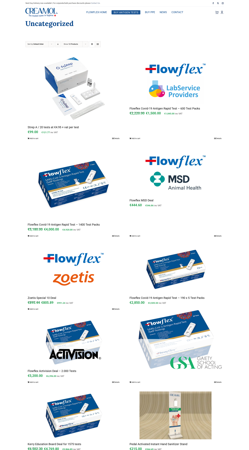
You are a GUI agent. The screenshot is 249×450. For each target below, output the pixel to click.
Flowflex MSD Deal (141, 200)
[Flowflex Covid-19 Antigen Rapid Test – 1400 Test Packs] (74, 184)
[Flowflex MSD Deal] (175, 172)
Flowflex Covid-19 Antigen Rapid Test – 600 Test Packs (165, 108)
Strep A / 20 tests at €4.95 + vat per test (53, 127)
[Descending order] (58, 44)
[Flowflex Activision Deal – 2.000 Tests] (74, 342)
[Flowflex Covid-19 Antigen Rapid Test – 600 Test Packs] (175, 80)
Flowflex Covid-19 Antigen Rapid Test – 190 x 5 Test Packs (167, 298)
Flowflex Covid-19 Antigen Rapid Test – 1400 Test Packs (64, 224)
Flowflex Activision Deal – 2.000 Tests (52, 371)
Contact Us (95, 3)
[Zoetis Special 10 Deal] (74, 269)
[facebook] (213, 3)
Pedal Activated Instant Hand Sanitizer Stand (158, 444)
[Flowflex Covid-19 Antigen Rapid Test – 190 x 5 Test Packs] (175, 269)
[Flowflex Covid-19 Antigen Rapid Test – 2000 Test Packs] (175, 339)
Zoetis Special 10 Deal (42, 298)
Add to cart (34, 138)
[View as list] (98, 44)
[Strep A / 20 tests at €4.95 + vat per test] (74, 89)
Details (116, 138)
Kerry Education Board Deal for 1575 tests (54, 444)
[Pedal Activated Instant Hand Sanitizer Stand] (175, 415)
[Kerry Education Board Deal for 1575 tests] (74, 415)
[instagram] (223, 3)
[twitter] (218, 3)
